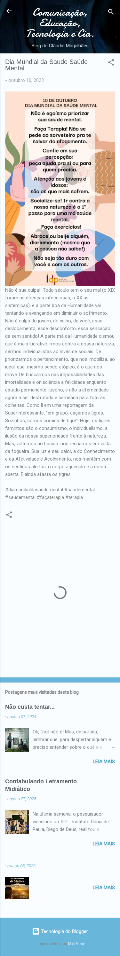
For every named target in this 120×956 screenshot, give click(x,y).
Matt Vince (76, 944)
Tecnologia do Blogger (64, 931)
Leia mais (104, 761)
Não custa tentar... (30, 707)
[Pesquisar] (111, 13)
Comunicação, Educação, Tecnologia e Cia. (60, 23)
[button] (111, 63)
